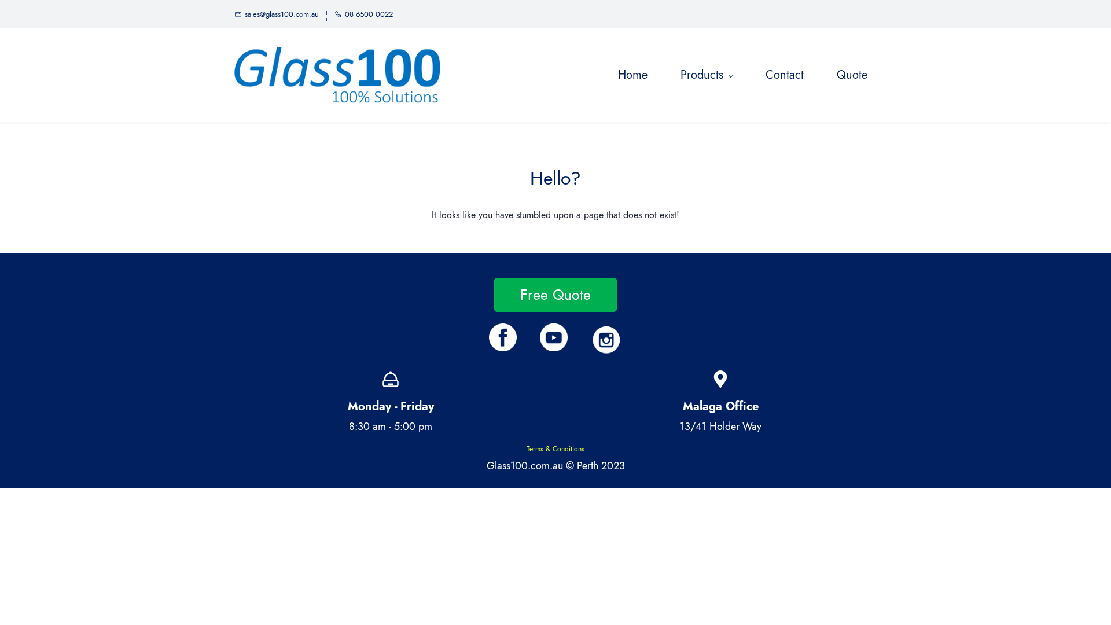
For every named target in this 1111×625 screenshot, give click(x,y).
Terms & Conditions (555, 449)
